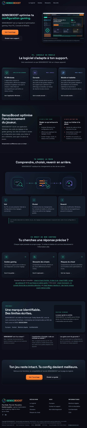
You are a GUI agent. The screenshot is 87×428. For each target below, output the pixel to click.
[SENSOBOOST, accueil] (11, 3)
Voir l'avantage (10, 32)
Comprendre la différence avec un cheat (15, 143)
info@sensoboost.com (73, 425)
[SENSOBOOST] (12, 400)
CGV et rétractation (74, 406)
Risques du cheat (35, 412)
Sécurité (55, 3)
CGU (69, 412)
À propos (8, 327)
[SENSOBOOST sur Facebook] (3, 415)
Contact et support (54, 406)
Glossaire (48, 3)
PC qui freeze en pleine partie (38, 283)
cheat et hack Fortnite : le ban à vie (46, 280)
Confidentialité (33, 327)
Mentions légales (23, 327)
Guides (40, 3)
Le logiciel (32, 3)
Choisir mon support (12, 38)
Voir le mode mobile (67, 95)
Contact (14, 327)
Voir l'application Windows (13, 95)
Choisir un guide (52, 377)
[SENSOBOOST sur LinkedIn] (6, 415)
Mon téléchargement (55, 409)
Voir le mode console (40, 95)
